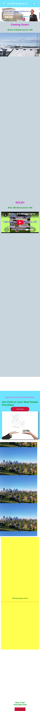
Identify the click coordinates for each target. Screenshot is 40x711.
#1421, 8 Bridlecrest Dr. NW (20, 30)
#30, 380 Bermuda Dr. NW (20, 207)
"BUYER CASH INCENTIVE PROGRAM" (20, 397)
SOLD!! (20, 202)
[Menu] (34, 3)
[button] (20, 709)
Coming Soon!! (20, 24)
